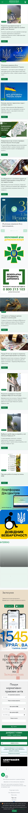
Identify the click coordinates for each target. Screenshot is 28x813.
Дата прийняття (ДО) (14, 712)
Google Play (10, 606)
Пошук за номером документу (14, 700)
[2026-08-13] (14, 138)
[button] (3, 230)
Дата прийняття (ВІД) (14, 706)
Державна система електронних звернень (14, 781)
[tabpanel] (14, 761)
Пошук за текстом (14, 718)
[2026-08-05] (14, 431)
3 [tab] (10, 769)
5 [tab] (15, 769)
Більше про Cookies (20, 809)
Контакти (14, 799)
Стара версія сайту (14, 790)
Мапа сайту (14, 795)
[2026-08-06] (14, 351)
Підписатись (15, 743)
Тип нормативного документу (14, 694)
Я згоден (14, 810)
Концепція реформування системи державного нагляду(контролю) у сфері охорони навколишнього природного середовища (14, 749)
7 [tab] (19, 769)
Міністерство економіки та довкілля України (14, 779)
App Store (20, 606)
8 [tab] (21, 769)
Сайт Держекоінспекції (14, 792)
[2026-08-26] (14, 23)
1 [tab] (6, 769)
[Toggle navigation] (2, 2)
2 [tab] (8, 769)
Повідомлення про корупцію (14, 753)
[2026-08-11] (14, 313)
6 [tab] (17, 769)
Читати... (4, 41)
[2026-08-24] (14, 62)
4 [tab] (13, 769)
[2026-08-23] (14, 100)
